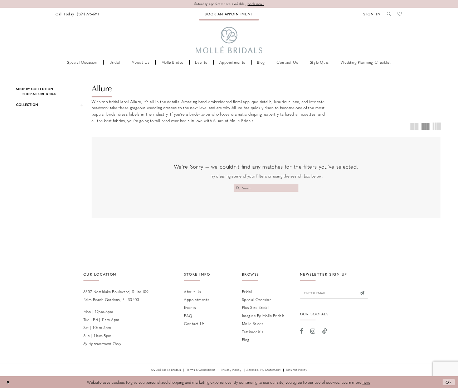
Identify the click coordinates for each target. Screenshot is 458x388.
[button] (372, 14)
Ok (448, 382)
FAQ (188, 315)
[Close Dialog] (8, 382)
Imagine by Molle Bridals (263, 315)
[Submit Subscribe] (362, 293)
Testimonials (252, 331)
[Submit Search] (238, 188)
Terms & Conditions (200, 370)
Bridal (247, 291)
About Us (192, 291)
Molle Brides (252, 323)
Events (190, 307)
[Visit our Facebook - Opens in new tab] (302, 331)
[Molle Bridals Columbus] (229, 40)
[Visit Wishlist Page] (400, 13)
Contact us (194, 323)
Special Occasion (257, 299)
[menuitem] (77, 14)
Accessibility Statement (264, 370)
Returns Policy (296, 370)
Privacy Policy (231, 370)
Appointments (196, 299)
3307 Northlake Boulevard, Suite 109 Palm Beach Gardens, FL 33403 (116, 295)
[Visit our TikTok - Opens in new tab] (325, 331)
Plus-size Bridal (255, 307)
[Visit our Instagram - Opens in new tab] (313, 331)
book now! (256, 3)
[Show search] (389, 13)
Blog (245, 339)
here (366, 382)
